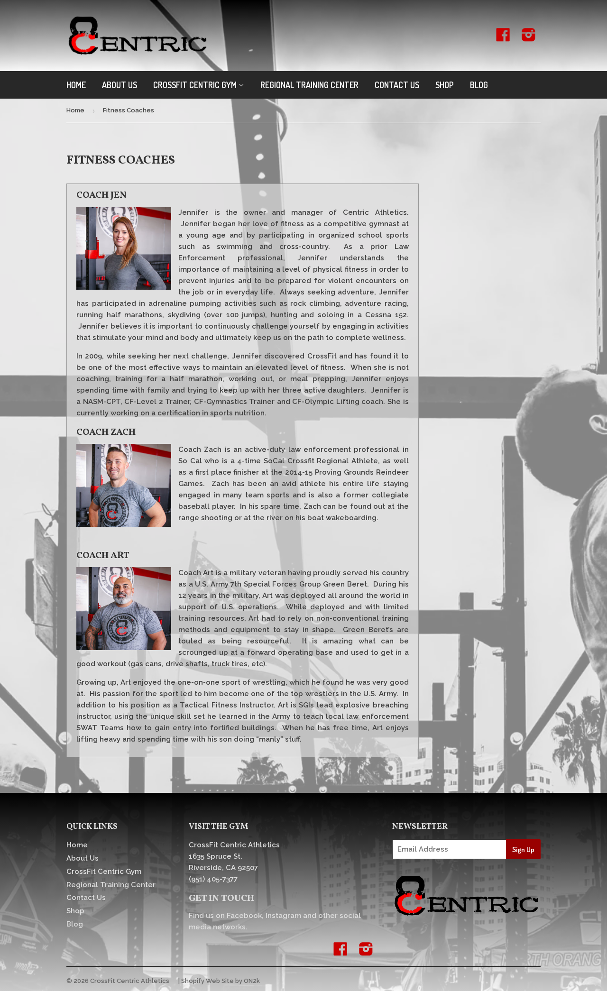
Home (76, 85)
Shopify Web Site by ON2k (220, 980)
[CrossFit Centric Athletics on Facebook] (503, 38)
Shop (444, 85)
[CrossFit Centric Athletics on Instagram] (529, 38)
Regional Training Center (309, 85)
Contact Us (397, 85)
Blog (479, 85)
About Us (119, 85)
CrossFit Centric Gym (196, 85)
